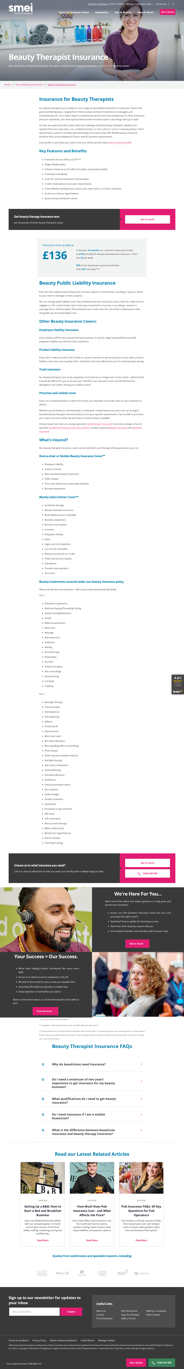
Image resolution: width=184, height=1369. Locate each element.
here (45, 1019)
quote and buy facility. (121, 142)
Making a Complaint (156, 1310)
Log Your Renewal (130, 1314)
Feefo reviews (153, 1314)
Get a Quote (167, 12)
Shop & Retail (145, 12)
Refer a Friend (128, 1318)
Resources (161, 4)
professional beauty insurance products (70, 427)
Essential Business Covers (74, 12)
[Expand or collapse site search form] (173, 4)
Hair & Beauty (123, 12)
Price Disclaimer (104, 1318)
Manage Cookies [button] (106, 1340)
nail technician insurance (99, 424)
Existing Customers (98, 4)
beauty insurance (118, 427)
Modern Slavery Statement (63, 1340)
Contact (100, 1314)
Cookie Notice (88, 1340)
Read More (42, 1240)
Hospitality (101, 12)
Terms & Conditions (19, 1340)
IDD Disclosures (129, 1310)
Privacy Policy (39, 1340)
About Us (101, 1310)
